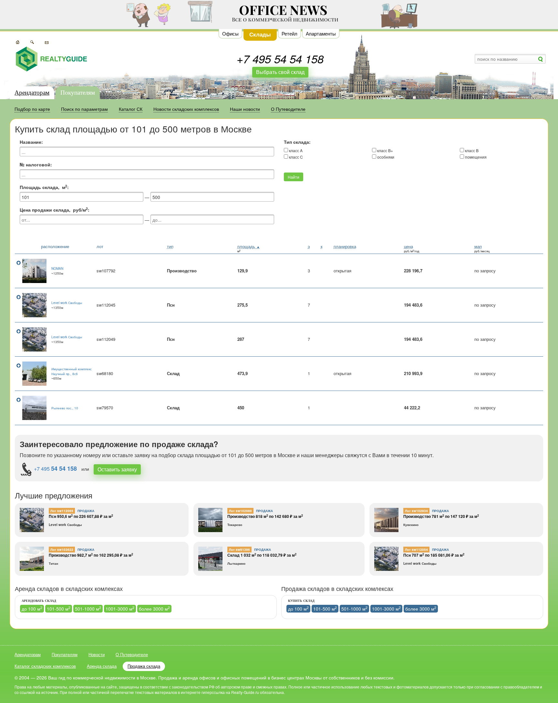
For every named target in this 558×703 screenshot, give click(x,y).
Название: (31, 142)
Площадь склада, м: (44, 187)
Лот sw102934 (416, 511)
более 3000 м (154, 608)
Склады (260, 34)
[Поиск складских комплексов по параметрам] (32, 41)
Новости (96, 654)
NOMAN (57, 268)
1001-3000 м (120, 608)
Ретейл (289, 33)
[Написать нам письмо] (46, 41)
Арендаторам (32, 92)
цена (408, 246)
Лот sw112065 (61, 511)
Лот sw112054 (416, 549)
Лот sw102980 (240, 511)
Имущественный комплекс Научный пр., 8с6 (71, 371)
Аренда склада (102, 666)
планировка (345, 246)
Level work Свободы (66, 302)
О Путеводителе (132, 654)
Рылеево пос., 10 (64, 408)
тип (170, 246)
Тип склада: (297, 142)
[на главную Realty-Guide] (51, 59)
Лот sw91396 (239, 549)
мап (478, 246)
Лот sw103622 (61, 549)
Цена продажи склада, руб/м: (54, 209)
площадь (248, 246)
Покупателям (77, 92)
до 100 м (32, 608)
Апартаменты (321, 33)
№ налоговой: (36, 164)
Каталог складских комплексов (45, 666)
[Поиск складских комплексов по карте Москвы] (17, 41)
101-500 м (58, 608)
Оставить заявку (117, 469)
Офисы (230, 33)
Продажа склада (144, 666)
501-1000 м (88, 608)
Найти (293, 177)
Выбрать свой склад (280, 72)
